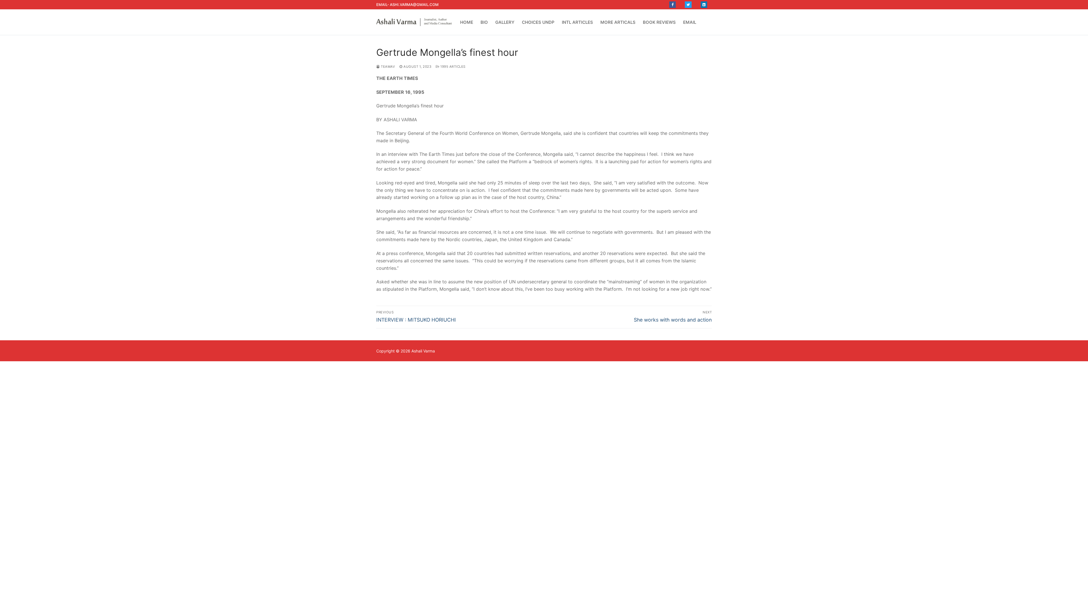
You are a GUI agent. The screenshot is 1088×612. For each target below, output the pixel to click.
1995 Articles (452, 67)
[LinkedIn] (704, 4)
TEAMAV (387, 67)
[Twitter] (688, 4)
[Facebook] (672, 4)
